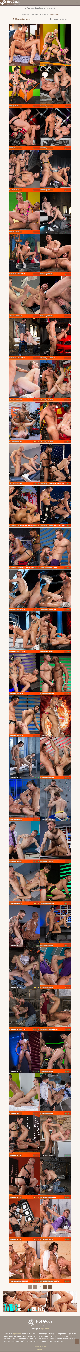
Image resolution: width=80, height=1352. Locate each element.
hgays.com (45, 1329)
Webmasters (40, 1349)
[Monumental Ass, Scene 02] (24, 632)
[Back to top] (77, 1341)
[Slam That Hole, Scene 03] (24, 674)
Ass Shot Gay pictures (40, 1346)
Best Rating (34, 14)
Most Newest (25, 14)
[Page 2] (45, 1287)
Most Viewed (44, 14)
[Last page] (50, 1287)
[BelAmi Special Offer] (40, 1311)
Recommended (54, 14)
